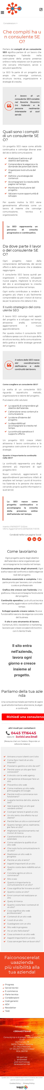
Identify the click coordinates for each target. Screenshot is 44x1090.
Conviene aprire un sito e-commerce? (19, 874)
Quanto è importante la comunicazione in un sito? (20, 883)
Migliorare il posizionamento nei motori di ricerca (23, 832)
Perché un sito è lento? (18, 860)
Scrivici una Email (26, 736)
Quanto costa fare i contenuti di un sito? (23, 906)
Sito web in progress (17, 927)
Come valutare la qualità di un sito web (22, 843)
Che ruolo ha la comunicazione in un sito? (23, 849)
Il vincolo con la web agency (21, 775)
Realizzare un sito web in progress (19, 855)
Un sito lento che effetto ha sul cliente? (22, 816)
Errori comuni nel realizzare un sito (22, 896)
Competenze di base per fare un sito (23, 780)
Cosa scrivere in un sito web (21, 934)
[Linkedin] (34, 539)
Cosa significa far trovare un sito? (23, 888)
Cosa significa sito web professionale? (18, 912)
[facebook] (29, 539)
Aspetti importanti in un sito (21, 938)
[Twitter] (39, 539)
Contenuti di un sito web (19, 917)
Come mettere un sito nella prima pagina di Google (20, 789)
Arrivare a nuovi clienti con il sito (23, 756)
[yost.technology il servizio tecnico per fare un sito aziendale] (22, 1089)
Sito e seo (12, 879)
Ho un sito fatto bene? (18, 931)
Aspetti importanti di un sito (21, 864)
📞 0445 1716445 (21, 733)
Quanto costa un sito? (18, 892)
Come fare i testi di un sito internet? (20, 761)
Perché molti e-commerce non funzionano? (22, 795)
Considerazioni (9, 23)
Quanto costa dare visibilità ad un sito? (23, 868)
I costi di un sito (15, 920)
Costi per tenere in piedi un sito (22, 812)
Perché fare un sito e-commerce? (23, 821)
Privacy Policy (28, 1083)
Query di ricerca (15, 901)
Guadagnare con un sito (19, 924)
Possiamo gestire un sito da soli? (23, 766)
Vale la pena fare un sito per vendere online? (20, 807)
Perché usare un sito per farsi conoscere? (21, 770)
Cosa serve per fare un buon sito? (23, 941)
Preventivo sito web (17, 785)
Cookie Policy (15, 1083)
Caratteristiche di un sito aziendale (19, 837)
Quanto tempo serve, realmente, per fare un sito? (23, 826)
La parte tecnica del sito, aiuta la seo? (23, 801)
